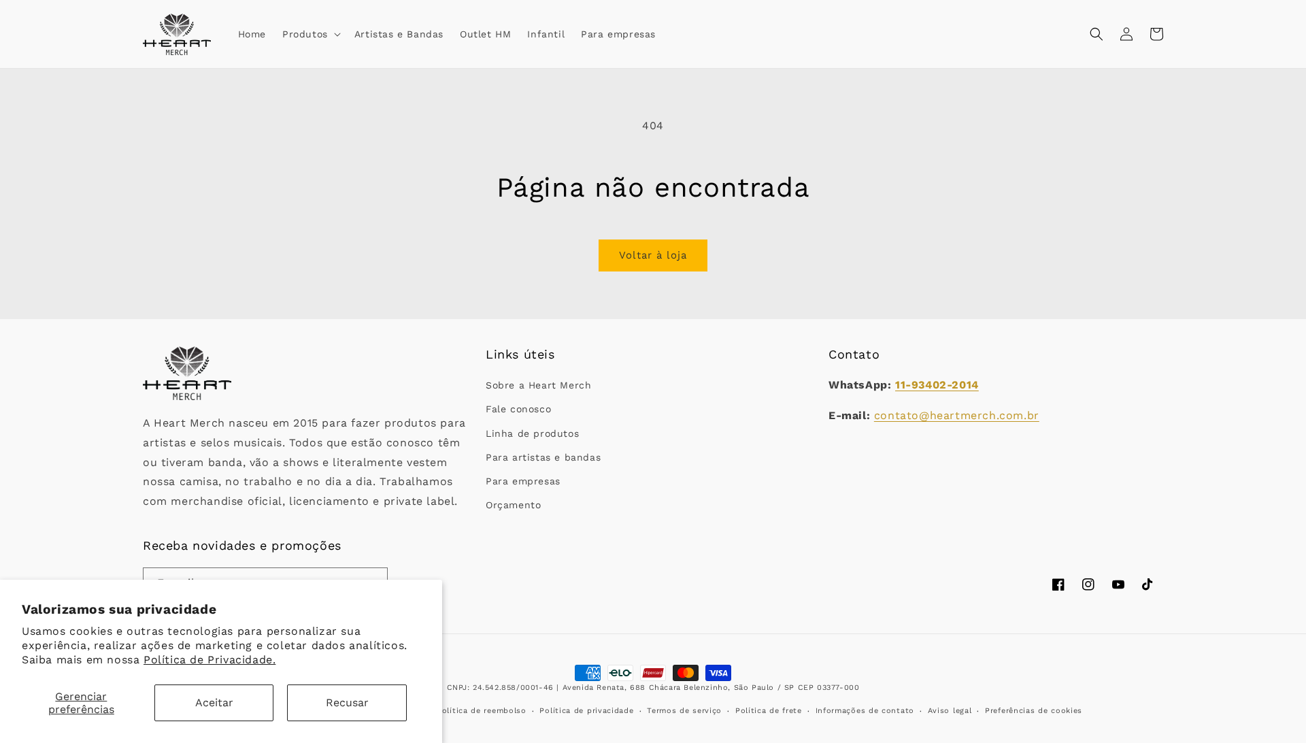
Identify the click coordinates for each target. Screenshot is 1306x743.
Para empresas (523, 481)
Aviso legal (950, 710)
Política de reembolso (481, 710)
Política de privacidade (586, 710)
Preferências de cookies (1033, 710)
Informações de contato (865, 710)
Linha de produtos (532, 433)
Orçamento (513, 504)
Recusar (347, 702)
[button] (310, 34)
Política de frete (768, 710)
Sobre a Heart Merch (538, 385)
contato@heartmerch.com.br (956, 415)
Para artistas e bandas (543, 457)
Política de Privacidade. (209, 659)
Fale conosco (518, 408)
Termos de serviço (684, 710)
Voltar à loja (653, 255)
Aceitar (214, 702)
